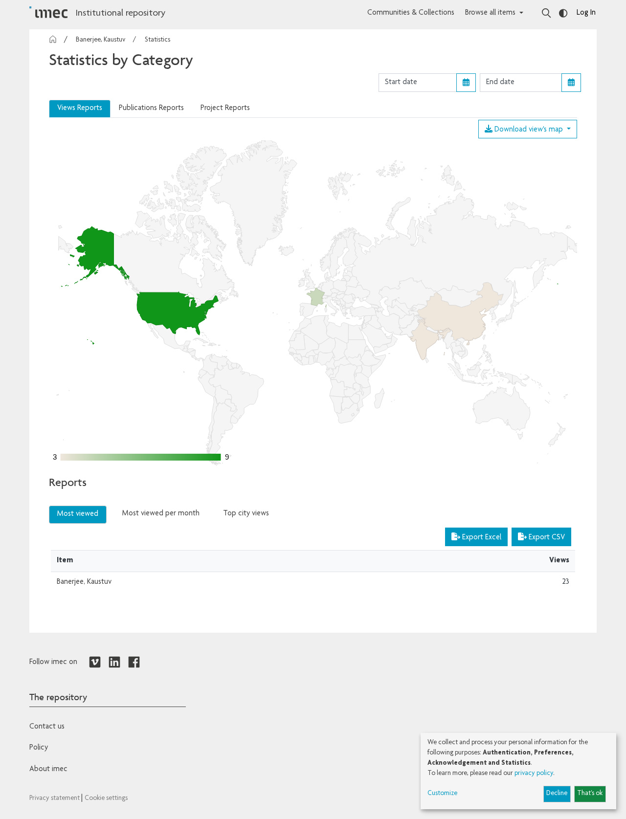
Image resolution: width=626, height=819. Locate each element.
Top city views (246, 514)
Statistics (157, 40)
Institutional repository (120, 14)
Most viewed (77, 514)
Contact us (47, 727)
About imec (48, 770)
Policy (38, 748)
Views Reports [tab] (79, 108)
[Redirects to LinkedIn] (114, 662)
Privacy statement (55, 798)
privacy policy (533, 773)
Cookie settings (106, 798)
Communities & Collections (410, 13)
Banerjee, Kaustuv (100, 40)
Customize (442, 793)
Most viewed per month (161, 514)
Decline (556, 793)
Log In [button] (586, 13)
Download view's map (528, 130)
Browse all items (490, 13)
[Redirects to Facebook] (134, 662)
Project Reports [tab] (225, 108)
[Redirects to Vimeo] (95, 662)
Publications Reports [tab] (151, 108)
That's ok (590, 793)
